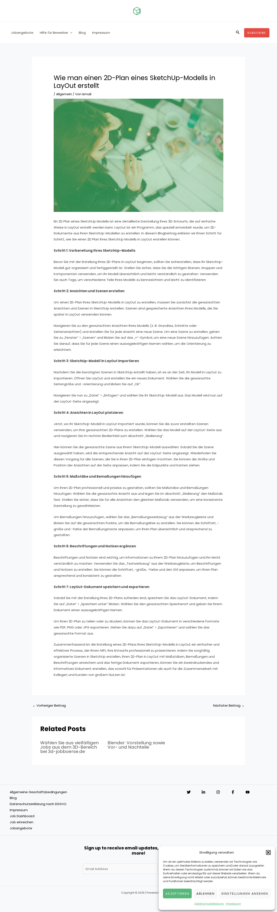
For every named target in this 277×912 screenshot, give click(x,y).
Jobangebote (22, 32)
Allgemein (64, 94)
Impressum (233, 904)
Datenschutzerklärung (209, 904)
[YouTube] (248, 792)
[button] (268, 852)
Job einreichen (21, 822)
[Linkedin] (203, 792)
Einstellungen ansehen (245, 893)
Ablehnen (205, 893)
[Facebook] (233, 792)
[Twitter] (189, 792)
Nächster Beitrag (229, 705)
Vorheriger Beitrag (49, 705)
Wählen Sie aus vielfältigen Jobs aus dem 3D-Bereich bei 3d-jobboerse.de (69, 747)
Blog (82, 32)
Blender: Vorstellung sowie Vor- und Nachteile (136, 745)
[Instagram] (218, 792)
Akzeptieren (177, 893)
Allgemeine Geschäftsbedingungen (38, 792)
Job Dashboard (22, 816)
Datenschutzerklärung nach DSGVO (38, 804)
